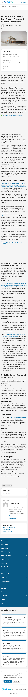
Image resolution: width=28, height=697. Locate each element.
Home (2, 6)
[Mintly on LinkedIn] (17, 693)
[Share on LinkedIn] (6, 493)
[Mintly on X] (14, 693)
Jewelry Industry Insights (14, 6)
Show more (12, 515)
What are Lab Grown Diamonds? (11, 56)
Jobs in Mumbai (6, 529)
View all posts (12, 518)
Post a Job (16, 681)
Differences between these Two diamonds (13, 62)
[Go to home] (8, 2)
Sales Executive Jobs (7, 531)
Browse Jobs (8, 681)
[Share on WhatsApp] (9, 493)
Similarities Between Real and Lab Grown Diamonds (13, 65)
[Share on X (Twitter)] (4, 493)
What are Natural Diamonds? (10, 54)
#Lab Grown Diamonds (7, 485)
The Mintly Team (9, 25)
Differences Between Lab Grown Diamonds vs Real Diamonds (14, 59)
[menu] (2, 2)
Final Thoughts (7, 68)
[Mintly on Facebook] (10, 693)
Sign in (24, 2)
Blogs (6, 6)
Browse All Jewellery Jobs (9, 527)
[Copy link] (11, 493)
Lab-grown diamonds (6, 215)
